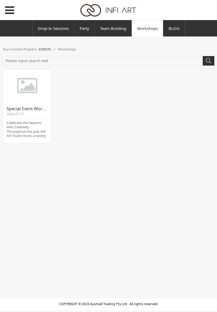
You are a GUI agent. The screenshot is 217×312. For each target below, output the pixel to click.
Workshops (147, 28)
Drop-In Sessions (53, 28)
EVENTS (45, 49)
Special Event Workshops (32, 109)
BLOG (174, 28)
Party (84, 28)
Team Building (113, 28)
